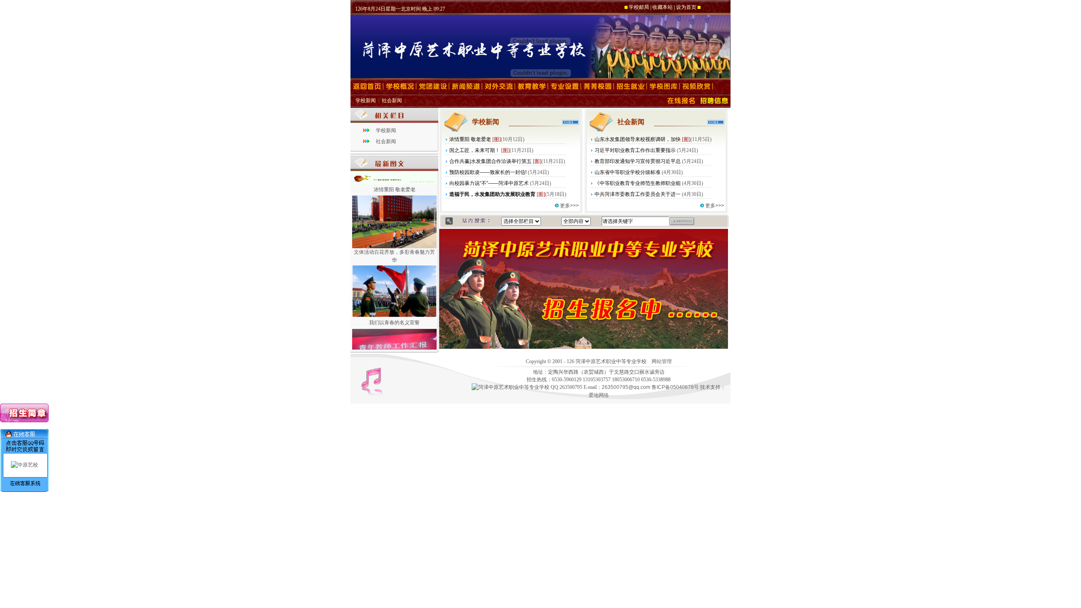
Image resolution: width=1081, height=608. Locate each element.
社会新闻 (392, 100)
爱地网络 (599, 395)
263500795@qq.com (626, 387)
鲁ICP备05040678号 (675, 387)
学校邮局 (639, 7)
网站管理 (662, 361)
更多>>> (569, 206)
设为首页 (686, 7)
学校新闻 (366, 100)
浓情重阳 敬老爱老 (395, 184)
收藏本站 (662, 7)
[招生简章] (24, 420)
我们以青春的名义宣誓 (394, 317)
